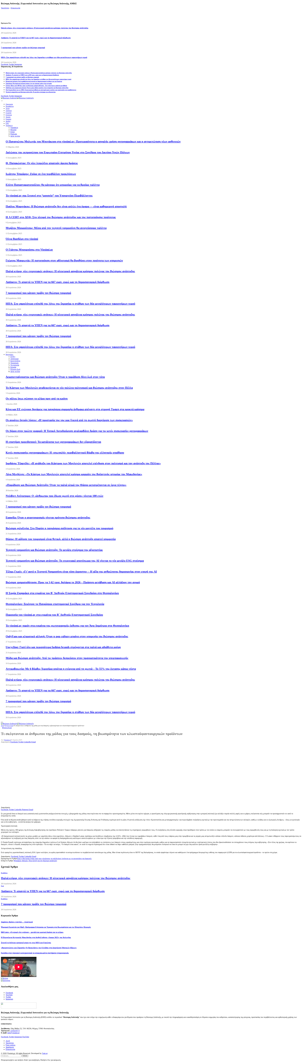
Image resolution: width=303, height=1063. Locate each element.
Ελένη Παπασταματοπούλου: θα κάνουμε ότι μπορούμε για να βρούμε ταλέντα (53, 184)
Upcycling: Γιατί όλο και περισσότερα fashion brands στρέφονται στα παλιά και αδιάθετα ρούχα (63, 647)
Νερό (2, 886)
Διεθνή (8, 121)
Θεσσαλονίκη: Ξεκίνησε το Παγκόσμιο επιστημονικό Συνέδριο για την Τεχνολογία (55, 603)
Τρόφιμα (9, 111)
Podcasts (13, 134)
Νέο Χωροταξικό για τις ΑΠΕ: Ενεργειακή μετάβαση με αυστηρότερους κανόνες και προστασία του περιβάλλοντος (41, 90)
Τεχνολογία (14, 365)
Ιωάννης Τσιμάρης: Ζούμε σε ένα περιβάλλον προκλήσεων (41, 173)
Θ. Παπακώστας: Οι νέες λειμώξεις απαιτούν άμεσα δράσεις (42, 163)
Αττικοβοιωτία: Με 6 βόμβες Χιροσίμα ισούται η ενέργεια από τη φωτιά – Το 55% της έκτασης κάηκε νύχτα (71, 668)
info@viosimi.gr (13, 1033)
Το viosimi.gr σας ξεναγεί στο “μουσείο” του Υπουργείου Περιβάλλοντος (49, 195)
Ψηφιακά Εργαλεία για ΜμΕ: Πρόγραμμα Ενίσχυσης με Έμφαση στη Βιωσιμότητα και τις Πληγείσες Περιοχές (46, 927)
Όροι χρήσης (10, 1045)
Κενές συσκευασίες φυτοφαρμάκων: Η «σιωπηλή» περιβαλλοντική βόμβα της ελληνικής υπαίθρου (65, 452)
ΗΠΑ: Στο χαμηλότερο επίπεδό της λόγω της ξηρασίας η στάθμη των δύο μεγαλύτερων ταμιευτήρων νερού (44, 57)
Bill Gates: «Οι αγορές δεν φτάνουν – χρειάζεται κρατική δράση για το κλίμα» (32, 932)
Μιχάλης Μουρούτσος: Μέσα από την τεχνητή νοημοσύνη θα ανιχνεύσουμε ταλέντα (56, 227)
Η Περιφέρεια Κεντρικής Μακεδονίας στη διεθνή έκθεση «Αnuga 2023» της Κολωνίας (36, 937)
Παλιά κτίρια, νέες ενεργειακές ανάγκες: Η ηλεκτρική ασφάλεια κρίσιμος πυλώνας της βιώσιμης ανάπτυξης (44, 28)
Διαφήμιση (10, 1047)
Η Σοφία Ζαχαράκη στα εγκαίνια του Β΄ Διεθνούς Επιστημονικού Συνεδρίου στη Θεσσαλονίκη (62, 593)
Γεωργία (8, 113)
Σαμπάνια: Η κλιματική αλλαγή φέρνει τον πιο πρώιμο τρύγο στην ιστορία (29, 83)
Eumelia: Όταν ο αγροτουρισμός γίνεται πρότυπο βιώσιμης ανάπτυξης (48, 517)
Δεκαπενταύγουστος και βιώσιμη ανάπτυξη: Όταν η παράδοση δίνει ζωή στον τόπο (55, 376)
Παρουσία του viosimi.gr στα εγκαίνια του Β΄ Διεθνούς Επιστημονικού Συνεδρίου (54, 614)
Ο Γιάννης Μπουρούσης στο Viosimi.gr (29, 249)
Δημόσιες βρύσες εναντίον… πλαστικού (17, 922)
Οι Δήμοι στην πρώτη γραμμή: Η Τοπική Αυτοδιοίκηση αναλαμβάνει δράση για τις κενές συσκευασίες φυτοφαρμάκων (77, 430)
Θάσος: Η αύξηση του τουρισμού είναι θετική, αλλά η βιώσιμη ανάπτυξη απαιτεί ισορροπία (61, 539)
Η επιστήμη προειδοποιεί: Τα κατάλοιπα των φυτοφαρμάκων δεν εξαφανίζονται (53, 441)
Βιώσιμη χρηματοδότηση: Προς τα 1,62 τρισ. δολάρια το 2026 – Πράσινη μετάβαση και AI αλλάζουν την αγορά (73, 582)
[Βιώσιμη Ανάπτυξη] (17, 98)
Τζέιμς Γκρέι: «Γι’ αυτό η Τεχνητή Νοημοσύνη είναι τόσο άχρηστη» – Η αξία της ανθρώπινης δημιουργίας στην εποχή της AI (81, 571)
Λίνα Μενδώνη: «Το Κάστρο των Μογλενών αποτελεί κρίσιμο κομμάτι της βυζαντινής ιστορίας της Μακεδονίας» (74, 474)
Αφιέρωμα (14, 359)
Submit (25, 1056)
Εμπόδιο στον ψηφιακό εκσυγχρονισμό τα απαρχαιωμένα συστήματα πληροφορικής (35, 953)
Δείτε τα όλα (15, 136)
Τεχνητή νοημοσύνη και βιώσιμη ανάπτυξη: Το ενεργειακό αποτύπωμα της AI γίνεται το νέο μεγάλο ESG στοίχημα (75, 560)
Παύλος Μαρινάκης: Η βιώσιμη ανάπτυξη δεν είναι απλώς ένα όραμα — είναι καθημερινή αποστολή (66, 206)
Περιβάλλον (10, 106)
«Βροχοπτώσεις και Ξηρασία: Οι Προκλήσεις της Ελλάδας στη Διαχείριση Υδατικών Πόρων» (39, 948)
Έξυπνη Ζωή (15, 369)
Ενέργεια (9, 115)
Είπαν (12, 132)
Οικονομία (9, 104)
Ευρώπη (8, 119)
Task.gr (45, 1053)
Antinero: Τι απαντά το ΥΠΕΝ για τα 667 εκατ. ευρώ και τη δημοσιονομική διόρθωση (36, 38)
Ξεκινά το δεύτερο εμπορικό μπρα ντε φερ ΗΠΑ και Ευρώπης (26, 943)
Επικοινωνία (15, 8)
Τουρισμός (14, 363)
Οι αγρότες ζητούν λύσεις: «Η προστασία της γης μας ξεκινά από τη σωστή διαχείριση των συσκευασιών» (69, 420)
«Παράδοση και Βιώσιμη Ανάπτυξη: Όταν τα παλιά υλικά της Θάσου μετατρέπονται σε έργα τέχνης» (66, 484)
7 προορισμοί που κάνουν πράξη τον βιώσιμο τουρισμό (23, 48)
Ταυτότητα (5, 8)
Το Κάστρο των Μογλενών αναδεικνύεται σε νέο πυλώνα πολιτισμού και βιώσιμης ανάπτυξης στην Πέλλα (69, 387)
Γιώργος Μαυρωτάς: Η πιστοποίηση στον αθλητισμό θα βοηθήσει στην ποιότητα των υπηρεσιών (64, 260)
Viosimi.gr (7, 740)
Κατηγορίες (9, 354)
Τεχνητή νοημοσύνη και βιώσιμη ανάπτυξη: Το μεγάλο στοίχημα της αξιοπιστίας (31, 92)
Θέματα (13, 130)
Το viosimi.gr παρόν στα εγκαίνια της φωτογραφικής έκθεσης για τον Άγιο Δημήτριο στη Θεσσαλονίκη (67, 625)
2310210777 (15, 1031)
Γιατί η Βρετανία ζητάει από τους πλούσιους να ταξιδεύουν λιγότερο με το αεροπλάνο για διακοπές (54, 859)
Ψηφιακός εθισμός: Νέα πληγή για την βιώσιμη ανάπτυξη (35, 861)
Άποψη (8, 117)
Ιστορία (13, 367)
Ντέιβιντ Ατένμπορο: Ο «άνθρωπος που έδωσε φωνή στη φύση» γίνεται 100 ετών (54, 495)
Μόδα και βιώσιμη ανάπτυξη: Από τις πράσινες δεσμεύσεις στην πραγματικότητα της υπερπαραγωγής (67, 658)
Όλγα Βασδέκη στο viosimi (22, 238)
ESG (7, 123)
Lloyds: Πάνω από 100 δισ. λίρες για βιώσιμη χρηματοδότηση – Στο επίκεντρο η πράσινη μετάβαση (36, 85)
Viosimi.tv (9, 125)
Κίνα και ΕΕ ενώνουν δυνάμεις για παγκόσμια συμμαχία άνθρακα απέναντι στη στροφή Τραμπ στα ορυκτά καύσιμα (75, 409)
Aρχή (8, 1041)
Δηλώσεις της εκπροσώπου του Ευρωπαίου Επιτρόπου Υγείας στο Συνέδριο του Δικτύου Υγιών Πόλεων (68, 152)
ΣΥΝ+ (12, 357)
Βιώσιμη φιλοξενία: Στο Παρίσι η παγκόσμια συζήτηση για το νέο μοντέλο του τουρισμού (59, 528)
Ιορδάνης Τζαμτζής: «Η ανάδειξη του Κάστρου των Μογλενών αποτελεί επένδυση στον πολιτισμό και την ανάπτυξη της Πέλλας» (83, 463)
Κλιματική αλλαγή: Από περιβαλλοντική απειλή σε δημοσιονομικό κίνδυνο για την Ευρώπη (34, 81)
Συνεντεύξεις (15, 361)
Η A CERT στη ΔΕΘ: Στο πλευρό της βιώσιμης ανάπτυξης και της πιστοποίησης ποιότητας (61, 217)
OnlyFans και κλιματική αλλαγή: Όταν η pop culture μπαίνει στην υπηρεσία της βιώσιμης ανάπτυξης (37, 88)
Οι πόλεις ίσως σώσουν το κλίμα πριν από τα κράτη (37, 398)
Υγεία (7, 108)
